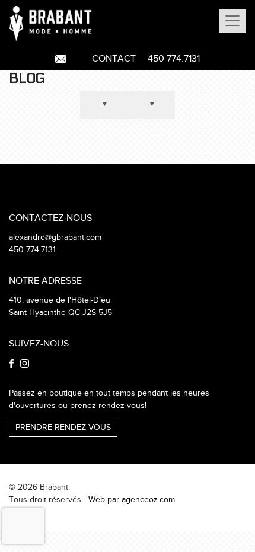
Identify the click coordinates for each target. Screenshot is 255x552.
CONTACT (114, 59)
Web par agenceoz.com (131, 500)
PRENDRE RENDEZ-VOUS (63, 427)
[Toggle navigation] (232, 21)
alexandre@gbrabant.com (55, 237)
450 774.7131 (174, 59)
